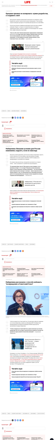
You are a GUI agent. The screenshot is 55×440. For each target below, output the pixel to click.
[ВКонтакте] (20, 118)
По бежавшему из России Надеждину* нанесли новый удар (23, 141)
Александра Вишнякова (14, 223)
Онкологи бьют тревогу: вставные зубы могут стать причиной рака (8, 136)
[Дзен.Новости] (13, 118)
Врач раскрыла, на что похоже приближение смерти (23, 135)
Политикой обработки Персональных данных (29, 5)
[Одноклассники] (23, 118)
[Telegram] (18, 118)
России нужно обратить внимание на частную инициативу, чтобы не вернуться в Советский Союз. (27, 192)
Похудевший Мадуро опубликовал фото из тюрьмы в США (37, 141)
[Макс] (15, 118)
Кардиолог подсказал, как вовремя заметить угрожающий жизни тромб (8, 141)
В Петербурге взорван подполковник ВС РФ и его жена (36, 274)
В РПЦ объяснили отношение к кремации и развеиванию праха (9, 274)
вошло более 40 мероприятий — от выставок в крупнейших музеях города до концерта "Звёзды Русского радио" (26, 359)
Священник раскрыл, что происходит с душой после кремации (36, 136)
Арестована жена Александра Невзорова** (37, 269)
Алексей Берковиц (14, 90)
